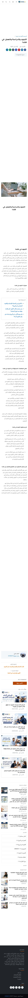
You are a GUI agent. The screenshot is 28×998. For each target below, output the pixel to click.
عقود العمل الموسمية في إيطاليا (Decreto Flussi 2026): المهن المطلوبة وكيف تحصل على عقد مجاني (18, 800)
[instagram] (13, 2)
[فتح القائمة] (2, 2)
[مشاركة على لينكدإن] (16, 50)
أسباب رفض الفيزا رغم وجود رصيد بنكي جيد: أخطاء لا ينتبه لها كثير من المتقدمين (18, 817)
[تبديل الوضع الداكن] (9, 2)
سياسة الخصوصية (17, 977)
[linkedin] (22, 987)
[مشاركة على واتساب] (10, 50)
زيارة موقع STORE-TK (13, 656)
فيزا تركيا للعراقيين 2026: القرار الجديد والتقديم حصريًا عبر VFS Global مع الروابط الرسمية (18, 791)
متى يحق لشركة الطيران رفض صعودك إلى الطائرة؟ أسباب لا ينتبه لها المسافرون (18, 897)
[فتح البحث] (6, 2)
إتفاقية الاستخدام (17, 974)
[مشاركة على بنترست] (19, 50)
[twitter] (11, 987)
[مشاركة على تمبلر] (13, 50)
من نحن (19, 972)
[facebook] (16, 2)
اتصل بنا (19, 979)
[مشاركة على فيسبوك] (25, 50)
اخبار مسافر (24, 822)
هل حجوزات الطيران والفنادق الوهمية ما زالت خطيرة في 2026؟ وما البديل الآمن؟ (18, 826)
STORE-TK (7, 996)
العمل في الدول (24, 797)
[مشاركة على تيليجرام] (7, 50)
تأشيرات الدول (24, 788)
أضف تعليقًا (19, 683)
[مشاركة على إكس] (22, 50)
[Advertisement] (14, 20)
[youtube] (19, 987)
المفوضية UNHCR (23, 806)
